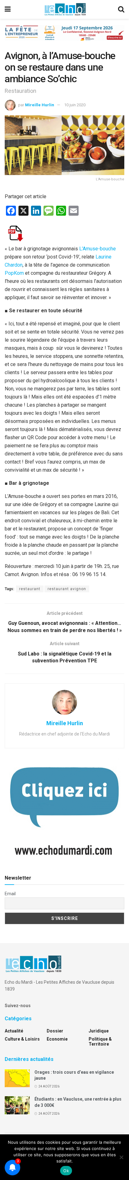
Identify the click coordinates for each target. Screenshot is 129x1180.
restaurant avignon (67, 589)
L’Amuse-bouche (97, 249)
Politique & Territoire (100, 1042)
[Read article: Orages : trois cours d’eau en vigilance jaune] (17, 1078)
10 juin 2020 (74, 105)
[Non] (121, 1157)
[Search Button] (121, 9)
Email (10, 893)
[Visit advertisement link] (64, 37)
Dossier (55, 1030)
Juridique (99, 1030)
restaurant (29, 589)
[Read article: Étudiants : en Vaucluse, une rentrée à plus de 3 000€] (17, 1105)
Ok (66, 1170)
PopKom (14, 273)
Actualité (14, 1030)
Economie (57, 1039)
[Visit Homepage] (65, 9)
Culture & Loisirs (22, 1039)
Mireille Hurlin (39, 105)
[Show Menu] (8, 9)
